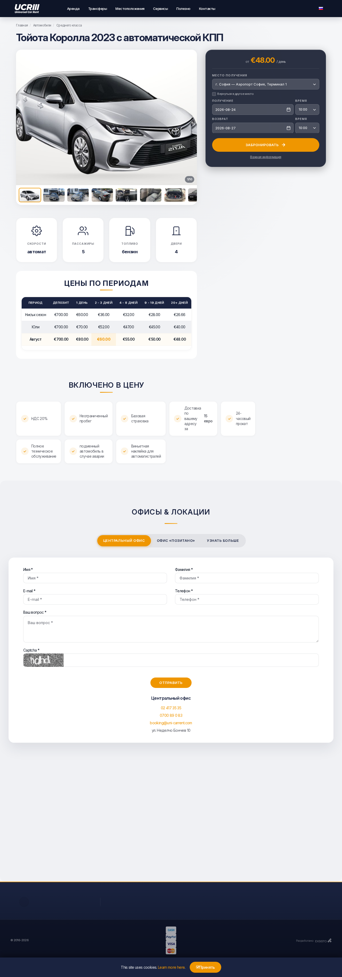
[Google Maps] (171, 817)
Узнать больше (223, 541)
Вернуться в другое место (235, 93)
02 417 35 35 (171, 708)
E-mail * (29, 591)
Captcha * (31, 650)
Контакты (207, 8)
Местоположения (130, 8)
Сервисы (160, 8)
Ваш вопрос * (34, 612)
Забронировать (262, 144)
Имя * (28, 569)
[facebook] (24, 902)
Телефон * (184, 591)
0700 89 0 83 (171, 715)
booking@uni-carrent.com (171, 723)
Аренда (73, 8)
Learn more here (171, 967)
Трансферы (97, 8)
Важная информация (265, 157)
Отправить (170, 682)
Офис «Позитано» (176, 541)
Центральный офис (124, 541)
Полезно (183, 8)
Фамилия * (184, 569)
